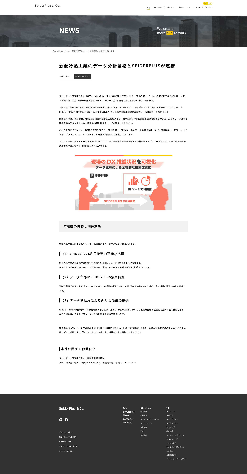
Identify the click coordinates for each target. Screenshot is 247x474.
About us (171, 8)
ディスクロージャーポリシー (177, 459)
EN (210, 3)
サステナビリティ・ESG (149, 419)
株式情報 (169, 431)
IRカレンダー (171, 427)
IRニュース (170, 411)
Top (54, 51)
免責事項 (169, 451)
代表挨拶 (143, 411)
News (181, 8)
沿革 (142, 431)
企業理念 (143, 415)
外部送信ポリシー (65, 441)
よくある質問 (171, 443)
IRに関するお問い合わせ (175, 447)
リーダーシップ (146, 423)
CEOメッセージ (172, 439)
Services (158, 8)
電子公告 (169, 415)
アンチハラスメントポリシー (69, 446)
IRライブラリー (172, 423)
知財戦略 (143, 435)
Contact (208, 8)
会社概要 (143, 427)
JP (205, 3)
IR (189, 8)
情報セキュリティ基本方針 (68, 437)
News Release (64, 51)
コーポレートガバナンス (175, 435)
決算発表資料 (171, 455)
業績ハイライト (172, 419)
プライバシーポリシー (66, 432)
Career (197, 8)
